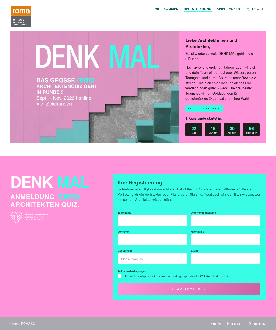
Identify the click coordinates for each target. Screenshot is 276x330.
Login (257, 8)
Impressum (234, 323)
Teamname (124, 212)
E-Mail (194, 250)
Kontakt (215, 323)
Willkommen (167, 8)
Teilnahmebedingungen (132, 271)
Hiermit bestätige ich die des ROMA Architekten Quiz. (176, 276)
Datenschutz (257, 323)
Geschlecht (125, 250)
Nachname (197, 231)
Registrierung (198, 8)
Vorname (123, 231)
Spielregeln (228, 8)
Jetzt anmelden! (204, 108)
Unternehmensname (203, 212)
